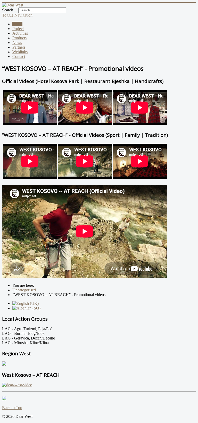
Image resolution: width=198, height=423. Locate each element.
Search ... (9, 10)
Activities (20, 33)
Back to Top (12, 407)
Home (17, 24)
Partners (19, 47)
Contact (18, 56)
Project (18, 28)
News (17, 42)
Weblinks (20, 52)
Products (19, 38)
